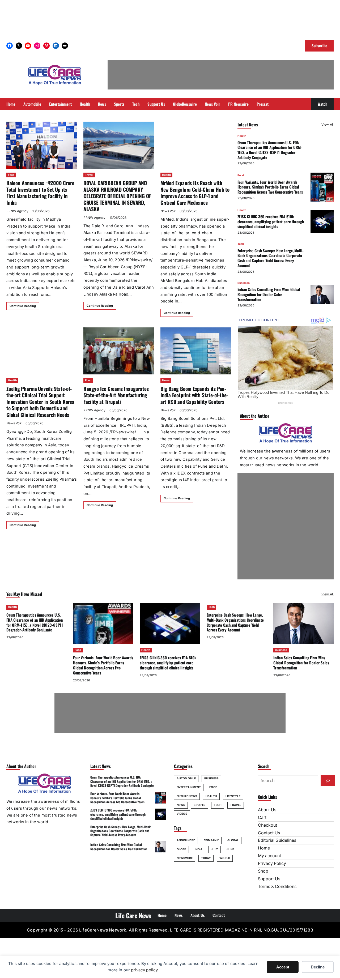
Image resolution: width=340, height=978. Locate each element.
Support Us (269, 878)
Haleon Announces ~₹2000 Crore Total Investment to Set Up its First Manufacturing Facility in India (40, 192)
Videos (182, 813)
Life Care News (133, 915)
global (233, 840)
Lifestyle (233, 796)
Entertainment (189, 787)
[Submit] (328, 780)
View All (327, 124)
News (166, 380)
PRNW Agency (17, 211)
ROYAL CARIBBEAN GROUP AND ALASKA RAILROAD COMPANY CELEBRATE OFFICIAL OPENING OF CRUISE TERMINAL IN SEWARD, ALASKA (117, 196)
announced (186, 840)
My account (269, 855)
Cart (262, 817)
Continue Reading (23, 306)
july (214, 849)
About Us (267, 809)
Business (243, 283)
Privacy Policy (272, 863)
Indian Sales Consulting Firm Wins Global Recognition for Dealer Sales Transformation (268, 294)
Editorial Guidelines (277, 840)
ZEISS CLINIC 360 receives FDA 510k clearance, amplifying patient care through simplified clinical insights (270, 221)
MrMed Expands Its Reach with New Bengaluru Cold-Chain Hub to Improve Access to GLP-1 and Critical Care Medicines (195, 192)
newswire (185, 858)
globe (181, 849)
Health (166, 175)
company (211, 840)
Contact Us (269, 832)
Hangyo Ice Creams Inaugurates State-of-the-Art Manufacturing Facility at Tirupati (115, 395)
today (206, 858)
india (199, 849)
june (230, 849)
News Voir (168, 211)
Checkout (267, 825)
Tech (240, 244)
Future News (187, 796)
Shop (263, 871)
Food (11, 175)
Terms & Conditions (277, 886)
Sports (199, 805)
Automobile (186, 778)
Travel (89, 175)
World (224, 858)
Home (264, 848)
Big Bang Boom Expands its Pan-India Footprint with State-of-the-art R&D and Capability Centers (194, 395)
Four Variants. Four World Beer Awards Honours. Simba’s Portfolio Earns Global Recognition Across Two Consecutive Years (270, 187)
